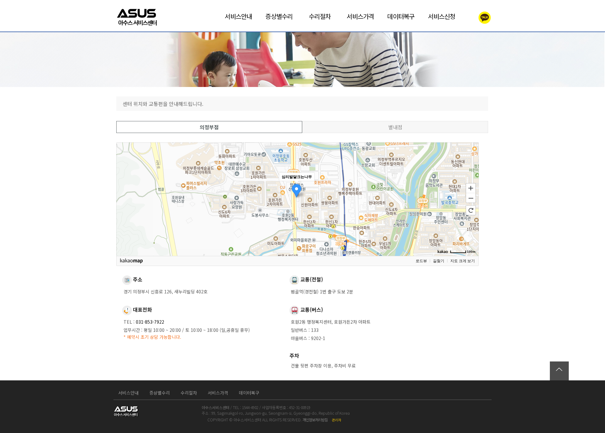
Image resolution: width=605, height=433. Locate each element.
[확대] (470, 188)
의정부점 (209, 127)
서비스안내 (128, 392)
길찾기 (438, 261)
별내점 (395, 127)
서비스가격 (218, 392)
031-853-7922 (150, 322)
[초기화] (470, 210)
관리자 (336, 419)
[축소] (470, 198)
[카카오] (477, 16)
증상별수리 (159, 392)
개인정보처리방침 (315, 419)
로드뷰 (421, 261)
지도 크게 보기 (462, 261)
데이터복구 (249, 392)
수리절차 (189, 392)
